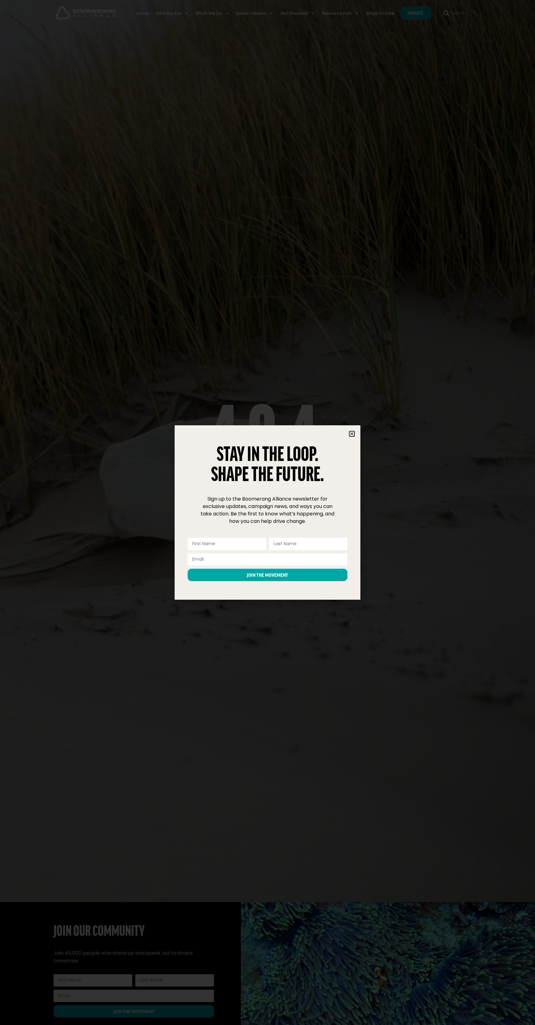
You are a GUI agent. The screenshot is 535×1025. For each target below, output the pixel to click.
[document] (267, 512)
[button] (352, 433)
